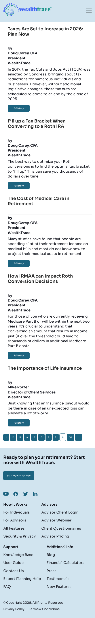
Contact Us (13, 571)
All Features (14, 528)
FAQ (7, 586)
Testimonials (58, 578)
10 (70, 437)
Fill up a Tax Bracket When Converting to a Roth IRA (37, 123)
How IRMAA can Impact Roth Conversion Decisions (40, 278)
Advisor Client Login (59, 512)
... (79, 437)
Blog (51, 554)
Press (52, 571)
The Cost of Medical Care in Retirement (38, 201)
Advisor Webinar (56, 520)
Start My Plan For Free (18, 475)
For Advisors (14, 520)
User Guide (13, 562)
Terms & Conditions (44, 609)
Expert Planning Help (22, 578)
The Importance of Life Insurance (45, 368)
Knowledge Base (18, 554)
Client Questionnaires (61, 528)
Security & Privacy (19, 536)
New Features (59, 586)
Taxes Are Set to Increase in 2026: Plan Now (45, 31)
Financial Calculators (65, 562)
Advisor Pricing (55, 536)
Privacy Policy (14, 609)
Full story (19, 108)
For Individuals (16, 512)
